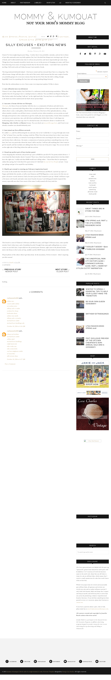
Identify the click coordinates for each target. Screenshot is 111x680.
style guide (34, 39)
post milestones (60, 36)
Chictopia (5, 106)
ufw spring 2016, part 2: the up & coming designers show (96, 223)
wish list (47, 39)
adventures (92, 178)
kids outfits (93, 183)
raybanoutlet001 (13, 298)
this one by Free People (50, 162)
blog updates (10, 36)
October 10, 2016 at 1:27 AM (16, 359)
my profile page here (50, 123)
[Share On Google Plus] (54, 36)
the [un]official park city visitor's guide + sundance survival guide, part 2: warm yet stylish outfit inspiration (91, 263)
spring (23, 39)
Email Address (91, 73)
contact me (79, 602)
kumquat (93, 185)
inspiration (34, 36)
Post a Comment (10, 364)
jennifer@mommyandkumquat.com (97, 609)
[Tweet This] (48, 36)
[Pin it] (56, 36)
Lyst (10, 133)
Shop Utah (92, 174)
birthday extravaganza (97, 314)
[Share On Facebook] (50, 36)
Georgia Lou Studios (68, 672)
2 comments (6, 265)
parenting (92, 189)
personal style (92, 191)
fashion (23, 36)
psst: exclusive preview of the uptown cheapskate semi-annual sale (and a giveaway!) (97, 342)
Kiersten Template (48, 672)
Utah (92, 176)
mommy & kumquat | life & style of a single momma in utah (25, 672)
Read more (97, 217)
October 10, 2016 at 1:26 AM (16, 326)
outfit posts (93, 187)
